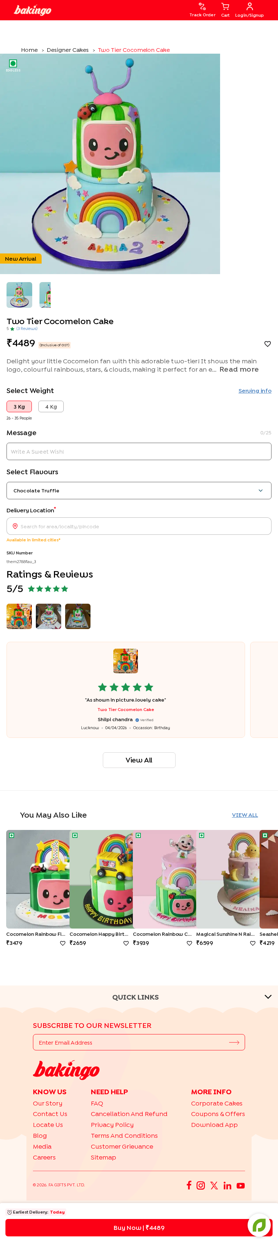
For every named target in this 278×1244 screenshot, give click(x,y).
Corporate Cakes (217, 1103)
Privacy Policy (112, 1124)
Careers (44, 1157)
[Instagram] (201, 1185)
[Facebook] (189, 1185)
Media (42, 1146)
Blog (40, 1135)
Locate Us (48, 1124)
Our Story (47, 1103)
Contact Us (50, 1113)
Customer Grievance (122, 1146)
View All (139, 760)
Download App (214, 1124)
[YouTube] (240, 1185)
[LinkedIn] (227, 1185)
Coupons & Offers (218, 1113)
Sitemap (103, 1157)
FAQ (97, 1103)
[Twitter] (214, 1185)
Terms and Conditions (124, 1135)
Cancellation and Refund (129, 1113)
